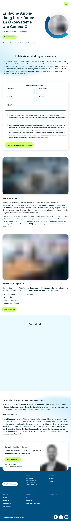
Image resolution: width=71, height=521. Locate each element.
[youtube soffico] (66, 517)
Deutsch (51, 478)
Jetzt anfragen (9, 37)
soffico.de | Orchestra (9, 475)
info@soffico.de (10, 484)
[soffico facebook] (56, 517)
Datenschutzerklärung (46, 120)
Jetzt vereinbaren (12, 459)
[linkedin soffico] (61, 517)
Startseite (6, 3)
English (51, 481)
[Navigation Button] (66, 4)
